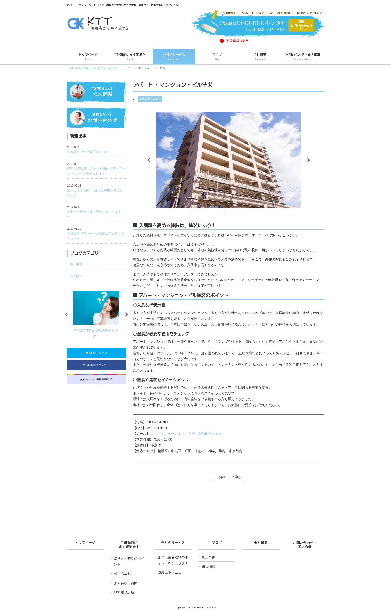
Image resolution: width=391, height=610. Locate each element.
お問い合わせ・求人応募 (305, 544)
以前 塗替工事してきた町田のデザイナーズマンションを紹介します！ (96, 168)
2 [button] (232, 213)
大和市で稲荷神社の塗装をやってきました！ (95, 212)
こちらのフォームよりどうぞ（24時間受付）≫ (186, 433)
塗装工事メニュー (111, 68)
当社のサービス (87, 68)
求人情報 (76, 276)
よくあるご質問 (126, 583)
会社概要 (261, 542)
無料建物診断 (124, 592)
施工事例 (76, 264)
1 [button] (225, 213)
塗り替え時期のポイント (129, 561)
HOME (71, 68)
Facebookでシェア (97, 364)
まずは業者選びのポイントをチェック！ (173, 560)
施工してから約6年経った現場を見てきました (95, 190)
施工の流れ (122, 573)
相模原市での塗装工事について (89, 150)
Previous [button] (148, 160)
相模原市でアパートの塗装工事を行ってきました (95, 233)
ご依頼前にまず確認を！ (129, 544)
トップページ (85, 542)
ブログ (217, 542)
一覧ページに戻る (228, 477)
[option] (228, 160)
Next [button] (308, 160)
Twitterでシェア (97, 353)
